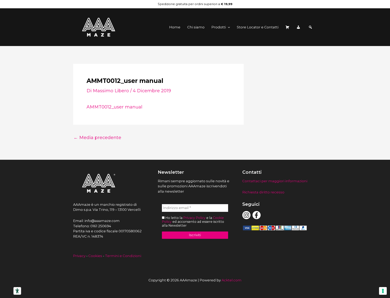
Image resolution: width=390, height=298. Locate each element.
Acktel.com (232, 280)
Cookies (95, 256)
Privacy (79, 256)
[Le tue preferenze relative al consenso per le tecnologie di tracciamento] (383, 291)
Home (174, 27)
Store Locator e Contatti (257, 27)
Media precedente (97, 137)
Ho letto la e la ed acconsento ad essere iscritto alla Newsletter (193, 221)
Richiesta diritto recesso (263, 192)
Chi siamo (196, 27)
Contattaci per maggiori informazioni (274, 181)
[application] (228, 27)
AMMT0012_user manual (114, 107)
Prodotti (218, 27)
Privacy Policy (194, 218)
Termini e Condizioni (123, 256)
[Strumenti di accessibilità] (17, 291)
